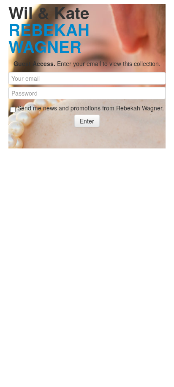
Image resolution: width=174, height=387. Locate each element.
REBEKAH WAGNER (49, 38)
